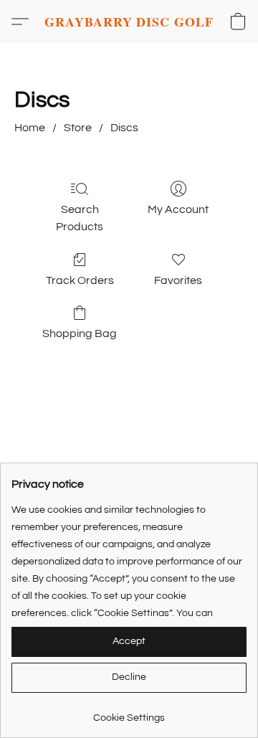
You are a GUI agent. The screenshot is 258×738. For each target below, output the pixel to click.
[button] (129, 21)
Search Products (79, 218)
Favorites (178, 280)
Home (29, 127)
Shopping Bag (79, 333)
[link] (129, 713)
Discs (124, 127)
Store (78, 127)
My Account (178, 209)
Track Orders (80, 280)
